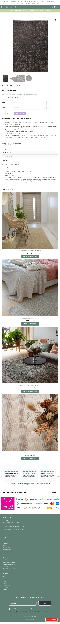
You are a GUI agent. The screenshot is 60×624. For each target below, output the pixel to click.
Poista (49, 107)
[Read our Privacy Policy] (50, 611)
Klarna (7, 137)
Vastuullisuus (6, 566)
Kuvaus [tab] (5, 149)
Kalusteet (5, 579)
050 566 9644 (7, 521)
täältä (44, 137)
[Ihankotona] (8, 7)
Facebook (5, 543)
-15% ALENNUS (51, 619)
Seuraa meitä (6, 547)
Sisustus (5, 583)
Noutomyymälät (7, 560)
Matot (13, 94)
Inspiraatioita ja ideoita (9, 541)
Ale (4, 577)
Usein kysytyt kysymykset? (10, 564)
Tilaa (44, 603)
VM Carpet (19, 94)
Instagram (5, 545)
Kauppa (9, 94)
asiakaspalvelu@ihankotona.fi (11, 522)
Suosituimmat (6, 585)
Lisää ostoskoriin (20, 113)
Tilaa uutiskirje (7, 549)
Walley (11, 137)
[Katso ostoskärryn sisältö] (55, 7)
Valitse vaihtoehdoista (30, 256)
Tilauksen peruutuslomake (10, 568)
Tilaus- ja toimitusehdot (9, 562)
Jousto (55, 135)
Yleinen (5, 589)
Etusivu (3, 94)
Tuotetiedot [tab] (7, 153)
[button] (55, 20)
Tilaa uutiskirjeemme (23, 122)
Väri (3, 102)
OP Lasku (50, 135)
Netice (32, 619)
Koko (3, 107)
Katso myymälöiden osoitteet (25, 130)
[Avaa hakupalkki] (52, 7)
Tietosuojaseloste (7, 558)
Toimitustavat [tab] (7, 156)
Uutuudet (5, 587)
